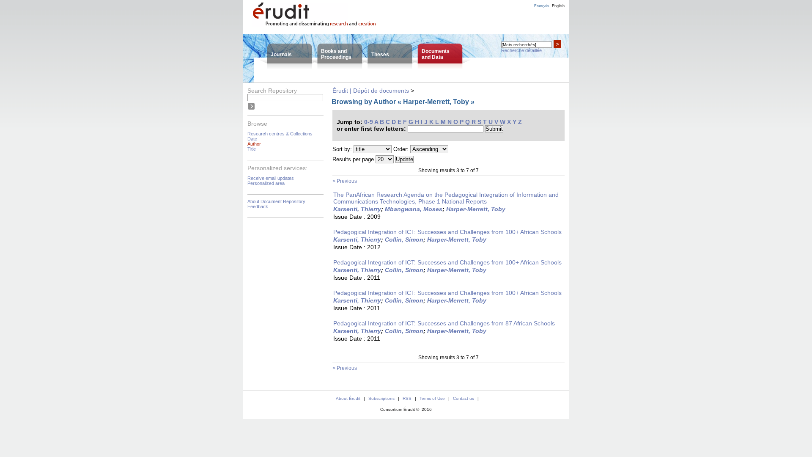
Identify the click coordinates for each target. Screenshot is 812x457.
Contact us (463, 398)
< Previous (344, 181)
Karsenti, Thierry (357, 209)
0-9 (368, 121)
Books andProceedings (336, 54)
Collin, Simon (404, 239)
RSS (407, 398)
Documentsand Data (436, 54)
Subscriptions (381, 398)
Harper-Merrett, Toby (475, 209)
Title (251, 148)
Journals (281, 55)
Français (541, 6)
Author (254, 143)
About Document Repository (276, 201)
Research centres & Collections (280, 133)
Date (252, 138)
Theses (380, 55)
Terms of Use (432, 398)
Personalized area (266, 183)
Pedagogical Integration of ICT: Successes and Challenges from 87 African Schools (444, 323)
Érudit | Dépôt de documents (370, 90)
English (558, 6)
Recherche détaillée (521, 50)
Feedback (257, 206)
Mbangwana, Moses (413, 209)
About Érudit (348, 398)
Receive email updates (270, 178)
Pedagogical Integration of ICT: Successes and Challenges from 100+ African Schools (447, 231)
